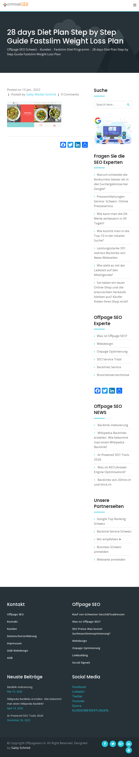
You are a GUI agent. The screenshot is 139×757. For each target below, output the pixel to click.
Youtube (78, 701)
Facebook (79, 687)
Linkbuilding (80, 655)
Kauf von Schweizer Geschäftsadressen (98, 614)
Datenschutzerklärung (22, 636)
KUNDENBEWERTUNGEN (90, 710)
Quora (76, 706)
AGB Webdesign (17, 650)
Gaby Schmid (20, 748)
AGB (10, 658)
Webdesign (105, 344)
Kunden (12, 629)
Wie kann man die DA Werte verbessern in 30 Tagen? (110, 218)
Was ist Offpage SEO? (112, 336)
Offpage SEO (15, 614)
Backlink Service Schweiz (114, 531)
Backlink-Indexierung (113, 425)
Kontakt (12, 621)
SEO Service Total (109, 359)
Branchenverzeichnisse (113, 375)
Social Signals (81, 662)
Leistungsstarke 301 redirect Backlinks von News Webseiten (110, 253)
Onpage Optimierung (112, 351)
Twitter (77, 696)
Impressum (14, 643)
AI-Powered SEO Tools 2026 (25, 715)
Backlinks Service (109, 367)
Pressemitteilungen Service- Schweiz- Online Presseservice (111, 201)
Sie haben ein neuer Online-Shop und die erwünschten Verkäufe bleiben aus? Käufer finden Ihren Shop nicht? (111, 291)
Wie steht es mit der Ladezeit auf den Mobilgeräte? (109, 270)
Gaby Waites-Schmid (41, 94)
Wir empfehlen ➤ (109, 539)
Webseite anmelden (111, 559)
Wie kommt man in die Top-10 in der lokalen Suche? (111, 235)
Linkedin (78, 691)
